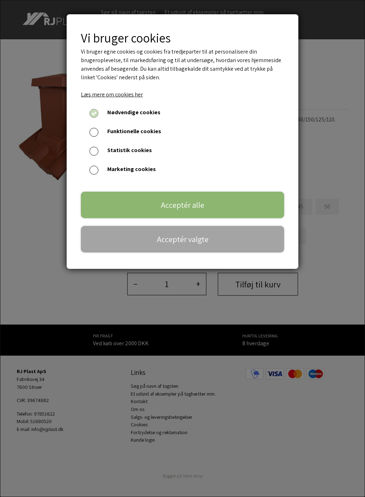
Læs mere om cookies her (112, 94)
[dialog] (182, 248)
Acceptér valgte (183, 239)
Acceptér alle (182, 205)
